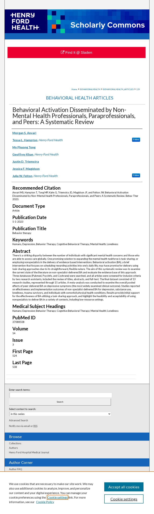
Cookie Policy (45, 502)
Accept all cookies (123, 487)
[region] (77, 492)
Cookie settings (57, 497)
